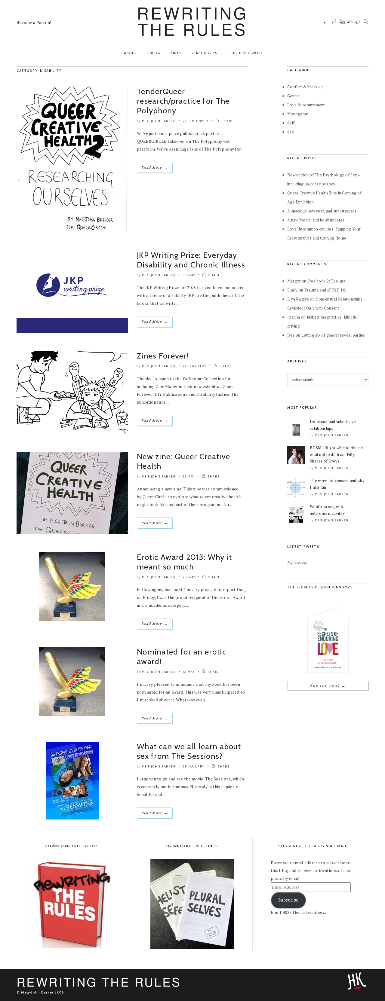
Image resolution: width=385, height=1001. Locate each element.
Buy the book (328, 685)
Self (290, 123)
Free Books (205, 53)
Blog (155, 53)
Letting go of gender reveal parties (333, 335)
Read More (154, 167)
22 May (189, 476)
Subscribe (288, 900)
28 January (194, 766)
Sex (290, 132)
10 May (189, 672)
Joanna (293, 317)
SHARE (227, 121)
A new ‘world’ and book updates (315, 220)
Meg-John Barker (159, 121)
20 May (189, 577)
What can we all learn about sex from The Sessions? (189, 751)
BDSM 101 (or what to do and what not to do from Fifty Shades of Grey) (336, 454)
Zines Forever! (163, 356)
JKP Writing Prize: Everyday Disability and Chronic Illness (191, 260)
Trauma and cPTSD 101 (325, 290)
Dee (291, 335)
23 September (195, 121)
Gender (293, 96)
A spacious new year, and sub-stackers (321, 211)
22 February (195, 366)
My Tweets (297, 562)
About (131, 53)
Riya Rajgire (298, 299)
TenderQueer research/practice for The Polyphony (183, 101)
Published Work (246, 53)
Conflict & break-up (305, 87)
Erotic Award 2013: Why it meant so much (184, 562)
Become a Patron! (34, 22)
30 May (189, 275)
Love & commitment (306, 105)
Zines (176, 53)
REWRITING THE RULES (192, 21)
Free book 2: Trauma (326, 281)
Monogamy (297, 114)
